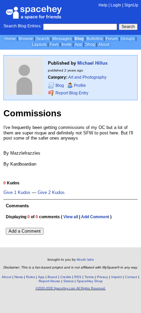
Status (68, 281)
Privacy (102, 277)
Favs (54, 44)
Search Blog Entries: (22, 26)
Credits (65, 277)
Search (128, 26)
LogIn (116, 5)
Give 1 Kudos (16, 192)
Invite (67, 44)
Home (10, 38)
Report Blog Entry (71, 93)
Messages (62, 38)
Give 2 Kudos (51, 192)
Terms (89, 277)
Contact (131, 277)
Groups (127, 38)
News (18, 277)
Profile (80, 85)
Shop (90, 44)
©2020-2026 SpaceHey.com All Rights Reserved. (71, 288)
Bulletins (95, 38)
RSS (77, 277)
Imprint (116, 277)
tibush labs (85, 259)
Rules (30, 277)
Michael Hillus (92, 63)
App (78, 44)
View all (70, 216)
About (103, 44)
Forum (112, 38)
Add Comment (95, 216)
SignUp (131, 5)
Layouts (39, 44)
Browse (26, 38)
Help (103, 5)
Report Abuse (49, 281)
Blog (79, 38)
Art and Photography (87, 77)
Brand (52, 277)
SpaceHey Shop (90, 281)
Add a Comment (25, 231)
